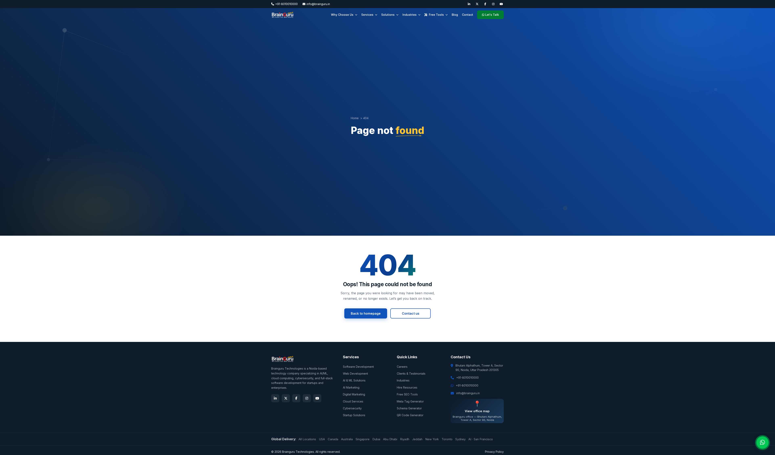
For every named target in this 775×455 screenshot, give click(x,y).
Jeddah (417, 439)
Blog (455, 14)
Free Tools (436, 14)
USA (322, 439)
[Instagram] (493, 4)
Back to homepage (366, 313)
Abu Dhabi (390, 439)
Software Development (358, 366)
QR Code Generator (410, 415)
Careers (402, 366)
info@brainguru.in (318, 4)
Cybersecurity (352, 408)
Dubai (376, 439)
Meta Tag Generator (410, 401)
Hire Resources (407, 387)
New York (432, 439)
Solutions (388, 14)
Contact (467, 14)
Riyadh (404, 439)
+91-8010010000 (286, 4)
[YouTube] (501, 4)
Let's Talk (492, 14)
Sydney (460, 439)
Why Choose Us (342, 14)
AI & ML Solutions (354, 380)
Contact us (410, 313)
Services (367, 14)
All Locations (307, 439)
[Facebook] (485, 4)
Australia (347, 439)
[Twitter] (477, 4)
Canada (333, 439)
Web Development (355, 373)
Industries (409, 14)
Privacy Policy (494, 451)
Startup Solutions (354, 415)
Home (355, 118)
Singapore (363, 439)
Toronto (447, 439)
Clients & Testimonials (411, 373)
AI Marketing (351, 387)
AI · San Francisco (480, 439)
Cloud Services (353, 401)
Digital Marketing (354, 394)
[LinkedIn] (469, 4)
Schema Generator (409, 408)
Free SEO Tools (407, 394)
